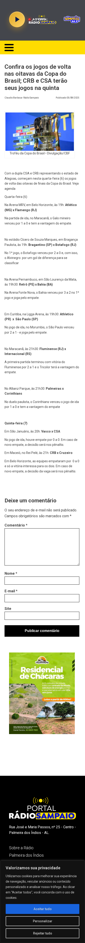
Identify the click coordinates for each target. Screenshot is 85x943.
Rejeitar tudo (42, 933)
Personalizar (42, 921)
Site (8, 609)
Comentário (16, 525)
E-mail (11, 591)
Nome (11, 573)
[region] (42, 902)
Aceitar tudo (43, 909)
